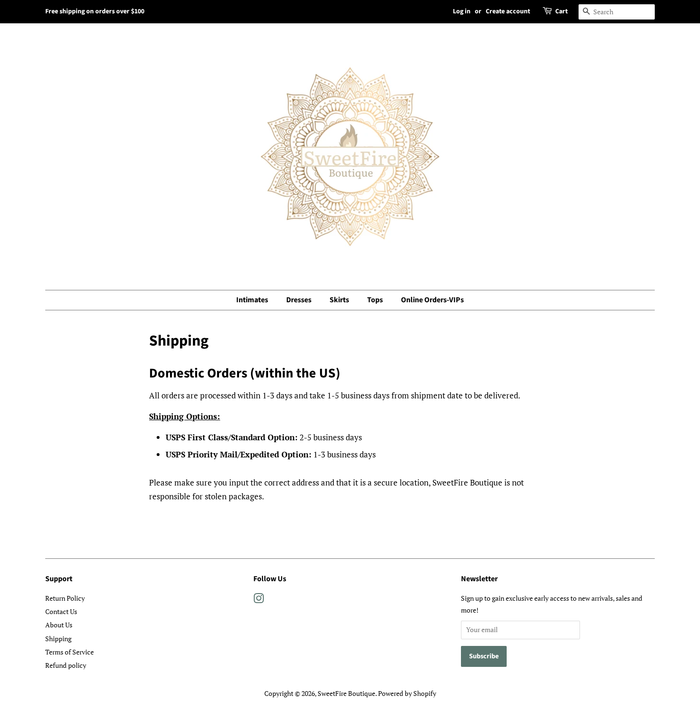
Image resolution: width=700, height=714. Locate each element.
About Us (58, 624)
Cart (561, 11)
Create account (508, 11)
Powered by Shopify (407, 693)
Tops (375, 300)
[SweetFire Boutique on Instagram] (258, 600)
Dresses (298, 300)
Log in (461, 11)
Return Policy (65, 598)
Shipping (58, 638)
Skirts (339, 300)
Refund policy (65, 665)
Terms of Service (69, 651)
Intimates (252, 300)
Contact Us (61, 611)
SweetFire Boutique (346, 693)
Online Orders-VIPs (432, 300)
